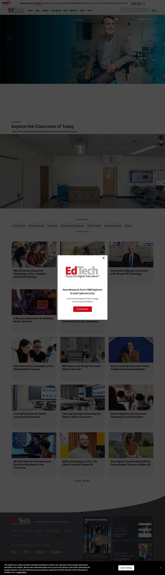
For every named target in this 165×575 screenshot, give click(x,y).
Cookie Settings (126, 568)
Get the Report (82, 309)
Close (103, 258)
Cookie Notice (21, 572)
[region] (82, 568)
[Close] (161, 567)
